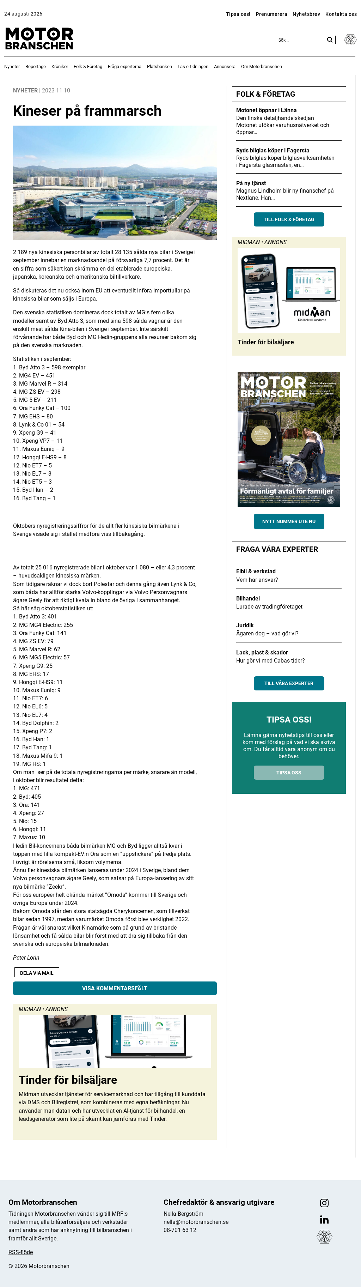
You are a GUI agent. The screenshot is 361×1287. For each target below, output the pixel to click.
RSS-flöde (20, 1252)
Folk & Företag (88, 66)
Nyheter (12, 66)
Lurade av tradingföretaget (269, 606)
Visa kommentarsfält (114, 988)
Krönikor (59, 66)
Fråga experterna (124, 66)
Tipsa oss (288, 772)
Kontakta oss (341, 14)
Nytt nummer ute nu (289, 521)
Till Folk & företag (289, 219)
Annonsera (224, 66)
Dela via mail (37, 973)
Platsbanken (159, 66)
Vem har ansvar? (257, 579)
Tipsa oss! (238, 14)
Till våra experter (288, 683)
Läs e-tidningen (193, 66)
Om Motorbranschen (261, 66)
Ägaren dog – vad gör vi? (267, 633)
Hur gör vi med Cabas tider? (270, 660)
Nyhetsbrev (306, 14)
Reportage (35, 66)
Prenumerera (272, 14)
